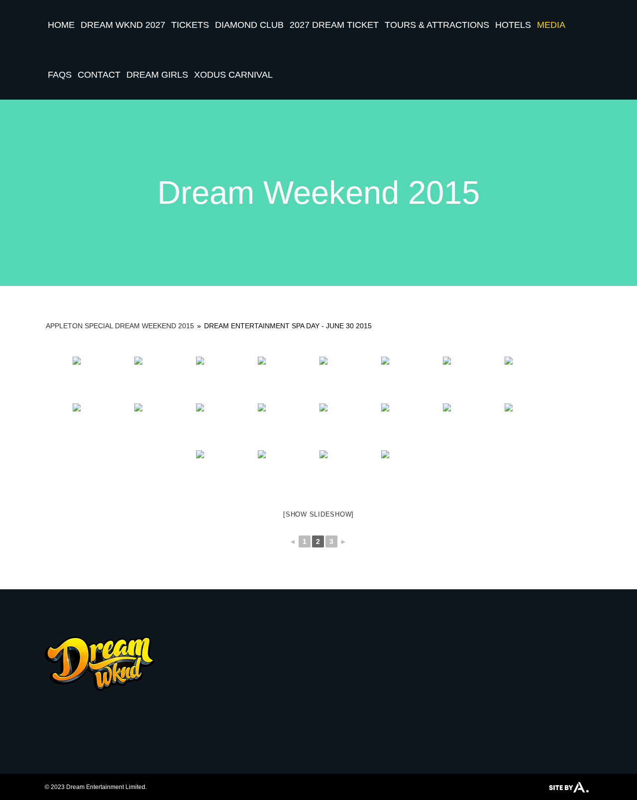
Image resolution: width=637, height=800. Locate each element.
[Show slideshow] (318, 514)
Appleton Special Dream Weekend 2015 (120, 326)
